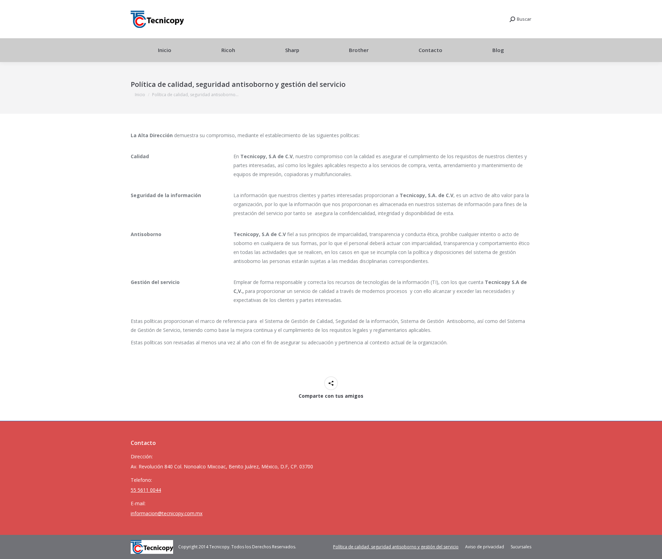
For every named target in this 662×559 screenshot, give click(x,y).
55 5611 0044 (146, 490)
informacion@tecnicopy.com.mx (166, 513)
